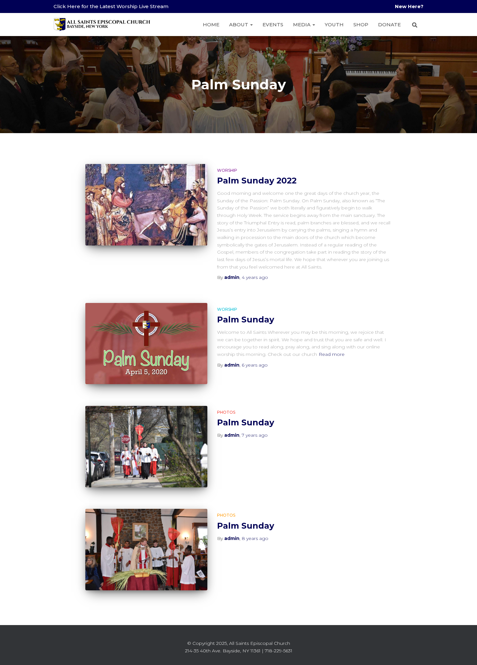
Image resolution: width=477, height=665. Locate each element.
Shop (360, 24)
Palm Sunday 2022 (257, 180)
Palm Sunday (245, 319)
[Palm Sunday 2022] (146, 204)
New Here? (409, 6)
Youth (334, 24)
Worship (227, 170)
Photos (226, 412)
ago (255, 277)
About (239, 24)
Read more (332, 354)
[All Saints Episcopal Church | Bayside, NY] (102, 24)
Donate (389, 24)
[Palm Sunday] (146, 343)
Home (211, 24)
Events (273, 24)
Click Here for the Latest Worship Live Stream (111, 6)
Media (302, 24)
